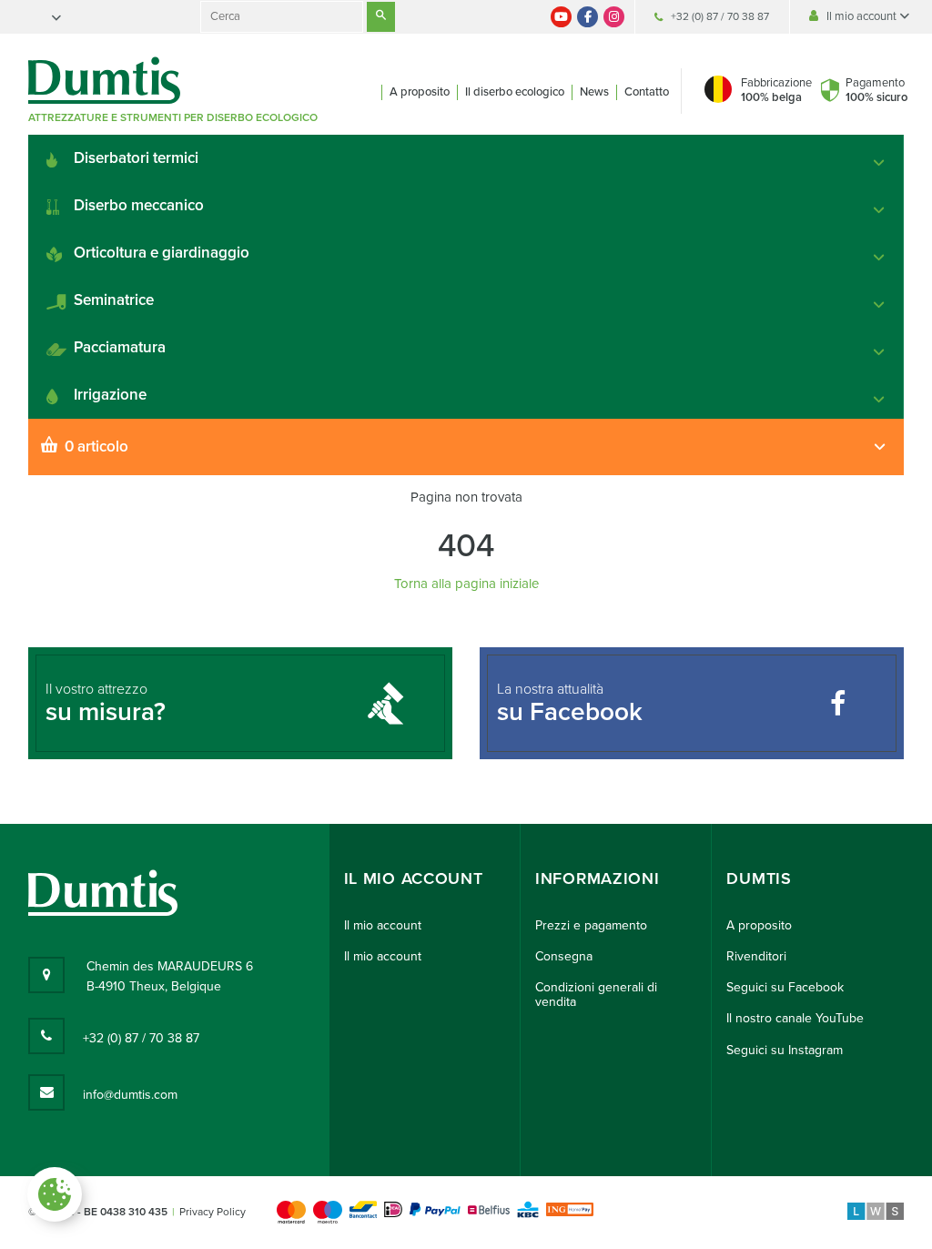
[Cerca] (381, 17)
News (594, 92)
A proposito (420, 92)
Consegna (564, 956)
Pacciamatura (120, 347)
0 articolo (96, 446)
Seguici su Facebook (785, 987)
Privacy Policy (212, 1211)
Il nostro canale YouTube (795, 1018)
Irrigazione (110, 394)
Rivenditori (756, 956)
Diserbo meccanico (139, 205)
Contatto (646, 92)
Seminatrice (114, 300)
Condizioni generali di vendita (596, 995)
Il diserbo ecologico (514, 92)
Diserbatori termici (136, 158)
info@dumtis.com (130, 1094)
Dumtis (758, 879)
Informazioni (597, 879)
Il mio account (862, 16)
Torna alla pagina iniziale (466, 583)
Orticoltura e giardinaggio (161, 252)
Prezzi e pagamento (591, 925)
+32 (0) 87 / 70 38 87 (720, 16)
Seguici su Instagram (784, 1050)
